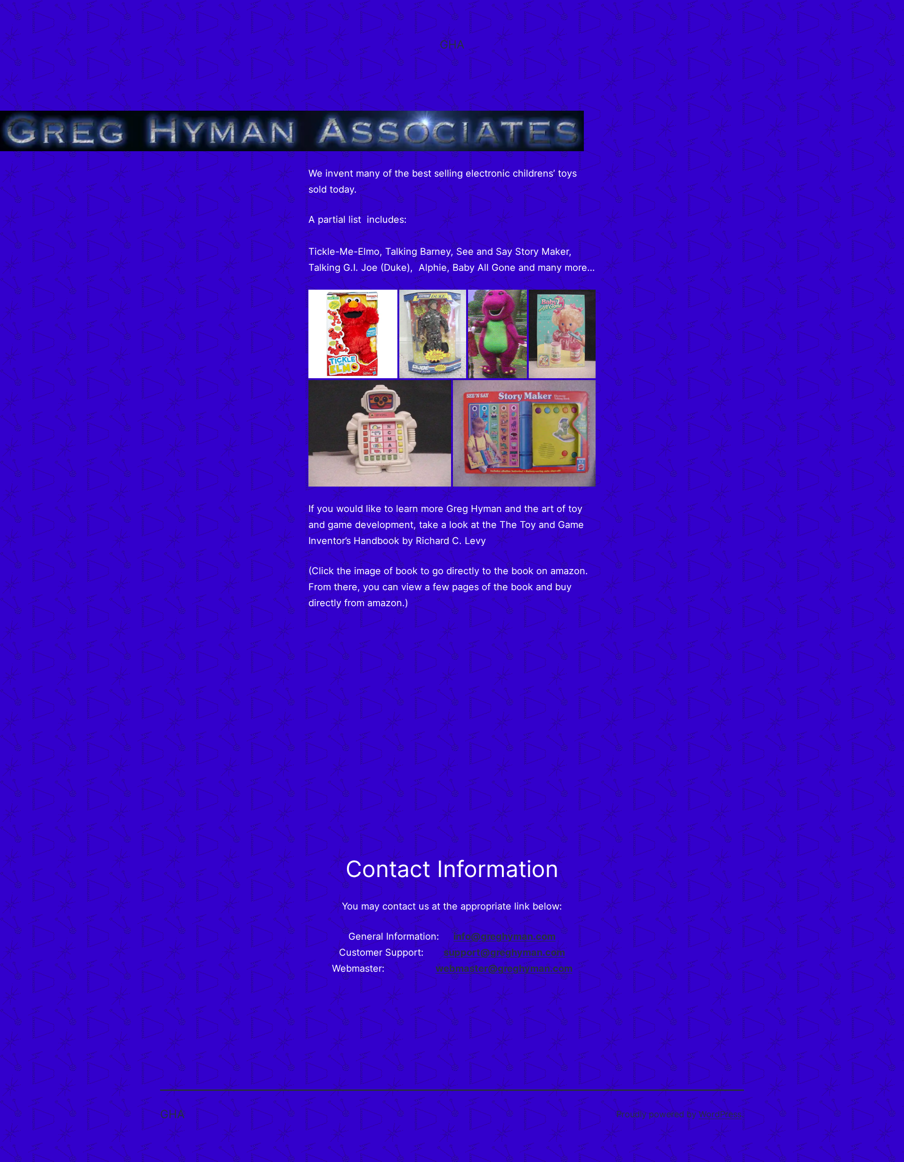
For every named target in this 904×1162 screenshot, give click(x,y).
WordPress (720, 1114)
